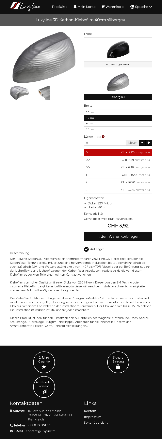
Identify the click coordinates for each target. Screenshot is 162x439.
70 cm (90, 129)
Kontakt (90, 411)
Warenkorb (114, 7)
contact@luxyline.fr (40, 431)
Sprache (142, 7)
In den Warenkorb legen (118, 236)
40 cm (90, 117)
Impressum (92, 417)
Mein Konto (86, 7)
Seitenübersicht (96, 422)
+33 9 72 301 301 (40, 425)
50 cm (89, 123)
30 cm (90, 112)
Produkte (60, 7)
